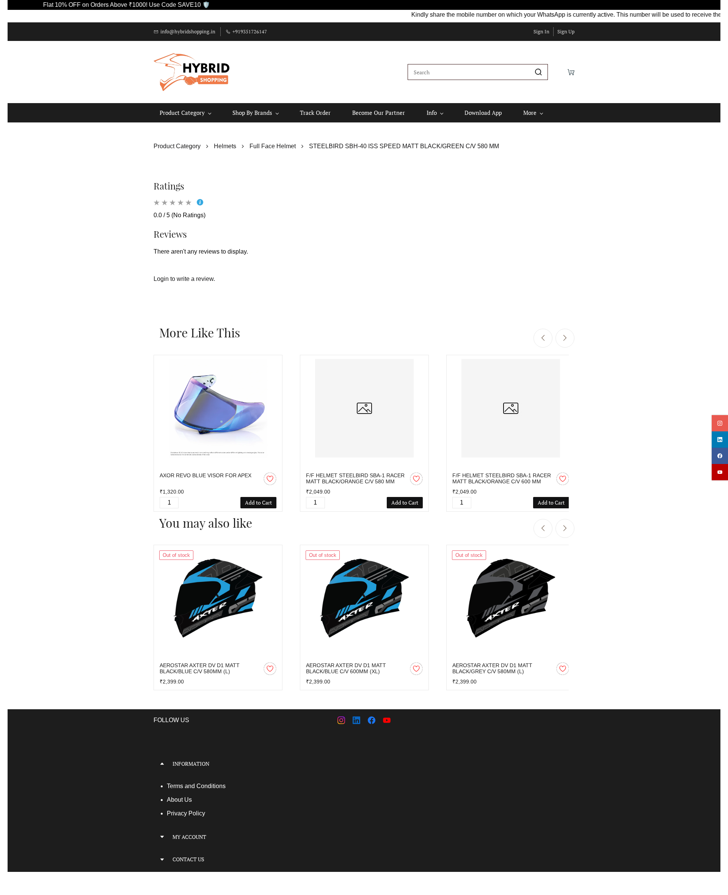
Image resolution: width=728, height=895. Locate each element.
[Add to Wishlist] (270, 478)
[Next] (564, 338)
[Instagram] (341, 720)
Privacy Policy (186, 813)
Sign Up (565, 31)
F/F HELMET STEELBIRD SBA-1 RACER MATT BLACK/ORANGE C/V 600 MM (501, 478)
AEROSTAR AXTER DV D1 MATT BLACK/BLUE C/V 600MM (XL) (346, 668)
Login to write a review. (184, 279)
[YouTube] (386, 720)
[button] (256, 763)
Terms (176, 786)
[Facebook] (371, 720)
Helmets (225, 146)
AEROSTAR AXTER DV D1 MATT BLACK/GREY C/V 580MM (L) (492, 668)
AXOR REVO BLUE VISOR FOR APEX (205, 475)
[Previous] (542, 338)
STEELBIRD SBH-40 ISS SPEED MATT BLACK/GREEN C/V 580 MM (404, 146)
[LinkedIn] (356, 720)
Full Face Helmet (272, 146)
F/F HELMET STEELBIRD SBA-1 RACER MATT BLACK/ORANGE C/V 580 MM (355, 478)
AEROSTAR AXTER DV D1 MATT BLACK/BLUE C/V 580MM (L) (200, 668)
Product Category (177, 146)
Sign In (541, 31)
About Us (179, 799)
